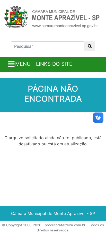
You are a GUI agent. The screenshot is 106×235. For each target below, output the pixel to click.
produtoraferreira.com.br (65, 225)
